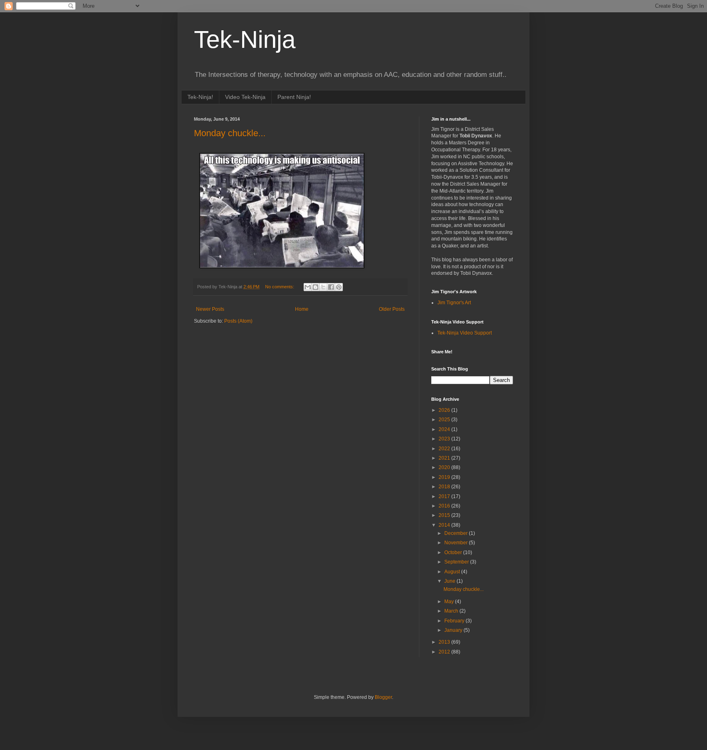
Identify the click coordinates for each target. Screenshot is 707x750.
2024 (445, 429)
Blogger (383, 697)
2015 (445, 515)
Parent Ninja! (294, 97)
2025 (445, 419)
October (453, 552)
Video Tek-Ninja (245, 97)
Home (301, 309)
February (455, 621)
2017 (445, 496)
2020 (445, 467)
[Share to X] (323, 287)
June (450, 581)
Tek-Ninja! (200, 97)
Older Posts (392, 309)
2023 (445, 439)
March (451, 611)
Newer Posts (210, 309)
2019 (445, 477)
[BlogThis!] (315, 287)
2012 (445, 652)
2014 (445, 525)
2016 (445, 506)
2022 (445, 448)
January (454, 630)
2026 (445, 410)
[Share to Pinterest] (339, 287)
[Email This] (308, 287)
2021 (445, 458)
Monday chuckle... (230, 133)
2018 (445, 487)
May (449, 601)
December (456, 533)
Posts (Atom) (238, 321)
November (456, 543)
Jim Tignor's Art (454, 302)
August (452, 572)
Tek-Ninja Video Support (464, 333)
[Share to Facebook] (331, 287)
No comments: (280, 286)
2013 (445, 642)
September (457, 562)
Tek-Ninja (244, 39)
